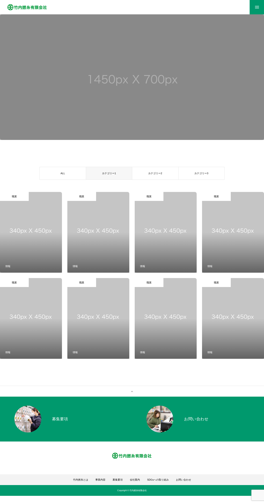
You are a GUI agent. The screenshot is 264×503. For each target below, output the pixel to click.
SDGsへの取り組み (158, 479)
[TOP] (132, 391)
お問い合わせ (183, 479)
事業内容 (100, 479)
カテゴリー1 (109, 173)
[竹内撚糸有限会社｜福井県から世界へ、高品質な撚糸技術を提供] (27, 7)
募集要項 (118, 479)
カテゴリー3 (201, 173)
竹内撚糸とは (80, 479)
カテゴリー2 (155, 173)
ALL (63, 173)
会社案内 (135, 479)
